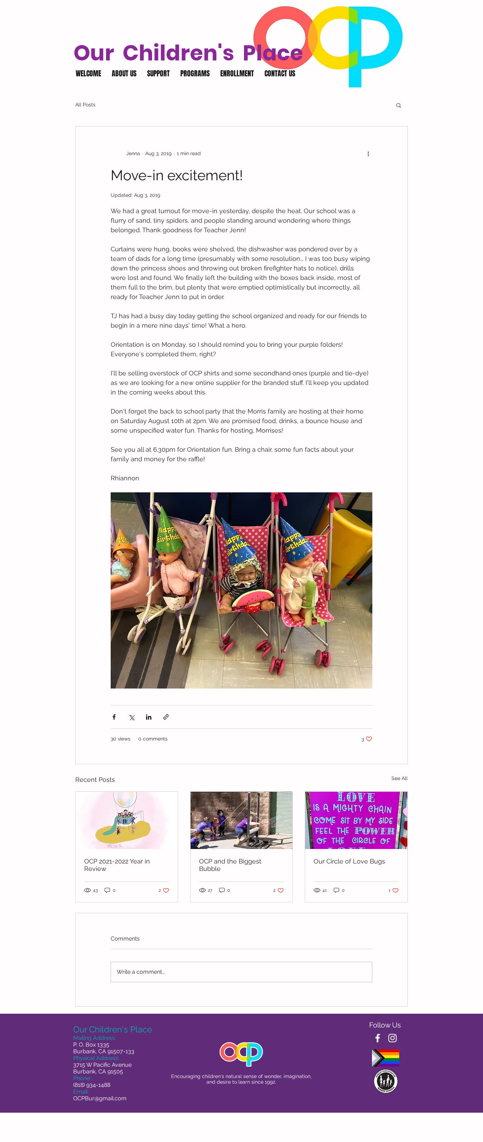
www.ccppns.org (386, 1138)
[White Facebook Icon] (377, 1038)
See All (399, 778)
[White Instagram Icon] (392, 1038)
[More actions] (368, 153)
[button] (124, 73)
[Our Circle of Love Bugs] (356, 820)
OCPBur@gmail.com (100, 1098)
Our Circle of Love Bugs (349, 861)
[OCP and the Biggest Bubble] (242, 820)
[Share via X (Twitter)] (131, 717)
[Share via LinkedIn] (148, 717)
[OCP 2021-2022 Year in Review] (127, 820)
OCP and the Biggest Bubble (230, 864)
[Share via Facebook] (114, 717)
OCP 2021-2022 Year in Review (117, 864)
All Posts (85, 104)
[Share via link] (166, 717)
